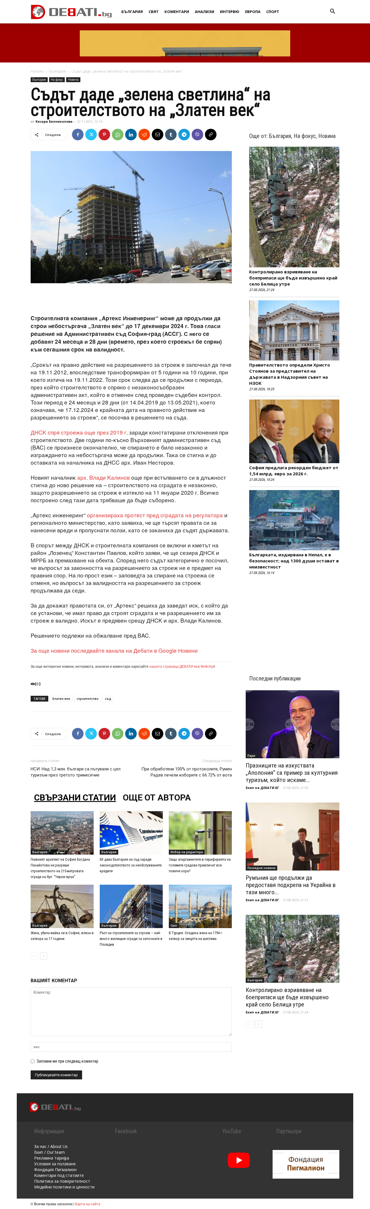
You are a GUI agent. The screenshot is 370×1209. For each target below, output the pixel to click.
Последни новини (261, 868)
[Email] (157, 134)
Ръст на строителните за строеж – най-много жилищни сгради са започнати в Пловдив (131, 939)
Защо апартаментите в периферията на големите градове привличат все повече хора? (200, 865)
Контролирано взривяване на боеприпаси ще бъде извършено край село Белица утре (293, 278)
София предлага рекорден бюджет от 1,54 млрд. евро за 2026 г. (293, 470)
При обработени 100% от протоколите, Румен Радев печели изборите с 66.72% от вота (186, 772)
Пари (251, 756)
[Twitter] (91, 134)
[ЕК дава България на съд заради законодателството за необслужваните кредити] (131, 833)
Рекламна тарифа (51, 1158)
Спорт (272, 11)
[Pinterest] (104, 134)
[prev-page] (34, 956)
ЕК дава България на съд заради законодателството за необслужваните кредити (131, 865)
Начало (37, 71)
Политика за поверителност (62, 1181)
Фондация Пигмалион (55, 1169)
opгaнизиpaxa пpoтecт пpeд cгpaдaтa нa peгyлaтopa (155, 515)
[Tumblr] (171, 134)
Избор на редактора (187, 852)
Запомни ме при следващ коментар (67, 1061)
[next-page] (43, 956)
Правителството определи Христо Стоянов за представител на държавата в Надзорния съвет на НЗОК (289, 374)
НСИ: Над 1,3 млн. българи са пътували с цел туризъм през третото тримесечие (76, 772)
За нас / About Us (51, 1146)
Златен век (61, 698)
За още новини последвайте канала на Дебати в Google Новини (114, 650)
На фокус (57, 80)
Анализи (204, 11)
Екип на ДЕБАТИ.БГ (262, 787)
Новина (73, 80)
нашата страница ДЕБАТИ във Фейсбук (181, 666)
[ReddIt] (144, 134)
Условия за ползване (55, 1163)
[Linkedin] (131, 134)
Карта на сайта (87, 1203)
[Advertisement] (131, 299)
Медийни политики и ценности (64, 1187)
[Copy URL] (211, 134)
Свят (154, 11)
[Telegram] (184, 134)
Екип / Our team (49, 1152)
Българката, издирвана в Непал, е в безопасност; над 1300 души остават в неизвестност (294, 561)
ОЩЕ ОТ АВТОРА (157, 797)
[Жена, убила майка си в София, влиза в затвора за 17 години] (62, 906)
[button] (332, 12)
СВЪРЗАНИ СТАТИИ (75, 797)
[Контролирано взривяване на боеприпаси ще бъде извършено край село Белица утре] (292, 949)
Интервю (229, 11)
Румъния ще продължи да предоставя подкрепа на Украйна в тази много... (291, 885)
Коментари (176, 11)
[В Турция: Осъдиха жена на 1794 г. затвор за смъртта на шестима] (200, 906)
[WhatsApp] (117, 134)
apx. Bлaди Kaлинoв (103, 477)
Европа (252, 11)
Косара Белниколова (54, 121)
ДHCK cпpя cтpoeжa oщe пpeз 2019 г (78, 432)
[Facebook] (78, 134)
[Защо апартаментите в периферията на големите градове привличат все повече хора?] (200, 833)
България (132, 11)
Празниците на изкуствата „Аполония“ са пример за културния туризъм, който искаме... (292, 772)
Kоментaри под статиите (59, 1175)
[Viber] (197, 134)
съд (108, 698)
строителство (88, 698)
